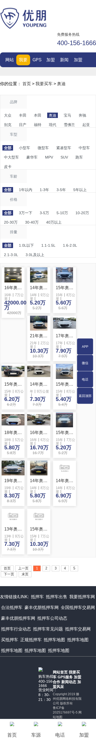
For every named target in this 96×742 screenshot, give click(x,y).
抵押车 (37, 596)
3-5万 (44, 213)
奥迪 (61, 83)
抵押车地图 (54, 639)
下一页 (9, 574)
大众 (7, 115)
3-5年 (61, 190)
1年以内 (25, 190)
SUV (64, 157)
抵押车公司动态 (52, 618)
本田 (37, 115)
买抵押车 (9, 639)
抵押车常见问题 (48, 629)
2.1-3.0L (11, 255)
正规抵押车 (31, 639)
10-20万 (82, 213)
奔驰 (82, 115)
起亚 (86, 125)
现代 (52, 125)
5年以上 (80, 190)
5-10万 (62, 213)
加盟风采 (78, 61)
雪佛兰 (69, 125)
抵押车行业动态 (16, 629)
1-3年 (44, 190)
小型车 (24, 148)
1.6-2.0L (70, 245)
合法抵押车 (11, 607)
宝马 (67, 115)
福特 (37, 125)
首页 (26, 83)
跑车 (79, 157)
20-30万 (11, 222)
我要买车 (23, 61)
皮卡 (7, 166)
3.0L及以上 (35, 255)
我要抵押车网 (82, 596)
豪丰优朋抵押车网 (42, 607)
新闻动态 (64, 61)
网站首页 (9, 61)
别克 (7, 125)
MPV (49, 157)
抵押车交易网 (78, 629)
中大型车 (11, 157)
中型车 (84, 148)
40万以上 (54, 222)
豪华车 (32, 157)
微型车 (43, 148)
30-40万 (32, 222)
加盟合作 (50, 61)
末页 (25, 574)
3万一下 (25, 213)
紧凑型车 (63, 148)
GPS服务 (37, 61)
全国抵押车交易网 (78, 607)
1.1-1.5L (48, 245)
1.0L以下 (26, 245)
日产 (22, 125)
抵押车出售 (56, 596)
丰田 (22, 115)
